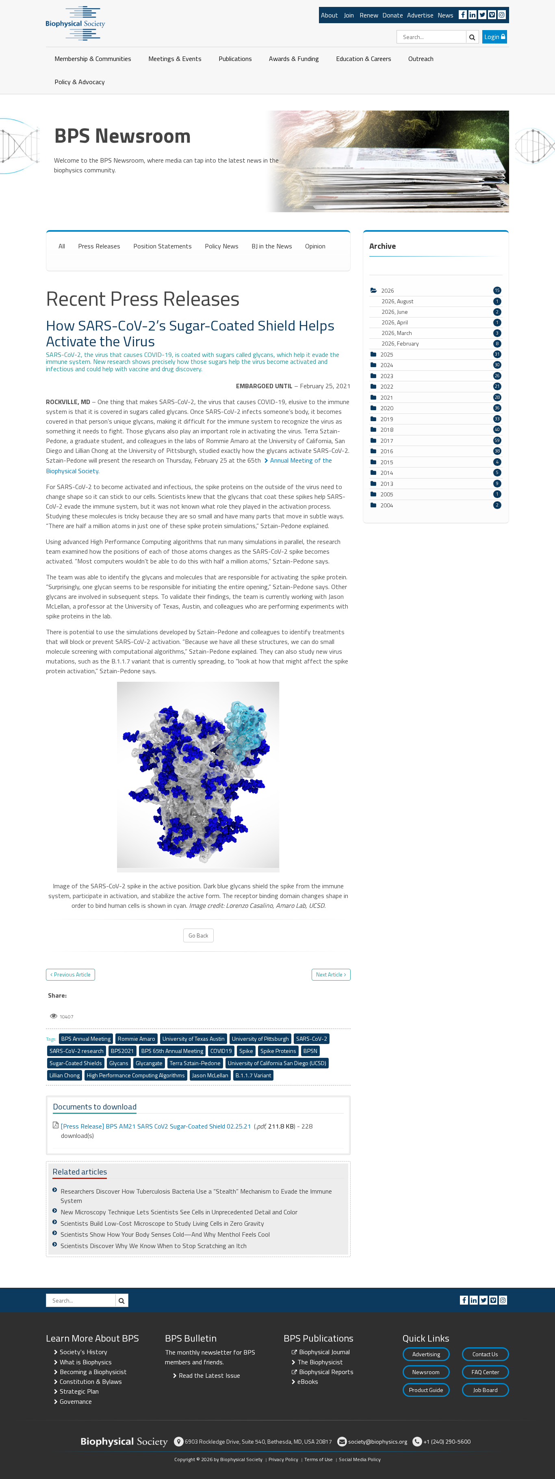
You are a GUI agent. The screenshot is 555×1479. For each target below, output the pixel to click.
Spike (246, 1050)
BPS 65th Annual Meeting (172, 1050)
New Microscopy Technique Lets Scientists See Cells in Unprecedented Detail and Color (179, 1212)
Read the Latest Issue (209, 1375)
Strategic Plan (79, 1391)
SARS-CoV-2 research (77, 1050)
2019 (386, 419)
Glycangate (149, 1063)
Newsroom (426, 1372)
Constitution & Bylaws (91, 1381)
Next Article (329, 974)
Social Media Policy (360, 1459)
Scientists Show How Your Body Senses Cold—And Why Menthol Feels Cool (165, 1234)
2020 (386, 408)
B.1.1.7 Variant (253, 1075)
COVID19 (221, 1050)
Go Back (198, 935)
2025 (386, 354)
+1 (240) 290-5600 (446, 1441)
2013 (386, 483)
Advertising (426, 1354)
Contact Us (485, 1354)
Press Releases (99, 246)
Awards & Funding (294, 58)
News (445, 15)
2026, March (440, 333)
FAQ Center (485, 1372)
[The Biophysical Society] (75, 23)
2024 (386, 365)
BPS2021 (122, 1050)
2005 (386, 494)
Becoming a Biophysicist (93, 1372)
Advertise (420, 15)
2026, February (440, 343)
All (62, 246)
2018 (386, 429)
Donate (392, 15)
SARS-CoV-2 (311, 1038)
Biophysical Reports (326, 1372)
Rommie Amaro (136, 1038)
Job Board (485, 1389)
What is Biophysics (86, 1362)
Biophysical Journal (324, 1352)
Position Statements (162, 246)
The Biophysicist (320, 1362)
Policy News (221, 246)
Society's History (83, 1352)
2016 (386, 451)
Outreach (421, 58)
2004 (386, 505)
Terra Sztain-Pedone (195, 1063)
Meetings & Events (175, 58)
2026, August (440, 301)
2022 (386, 386)
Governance (76, 1401)
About (329, 15)
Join (349, 15)
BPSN (310, 1050)
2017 (386, 440)
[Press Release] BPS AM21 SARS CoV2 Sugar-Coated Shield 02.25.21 (156, 1126)
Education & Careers (363, 58)
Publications (235, 58)
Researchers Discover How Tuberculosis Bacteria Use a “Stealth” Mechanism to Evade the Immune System (196, 1195)
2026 (387, 290)
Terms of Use (318, 1459)
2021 (386, 397)
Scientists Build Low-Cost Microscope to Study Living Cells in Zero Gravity (162, 1223)
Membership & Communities (92, 58)
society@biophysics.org (377, 1441)
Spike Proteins (278, 1050)
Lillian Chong (65, 1075)
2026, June (440, 311)
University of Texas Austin (194, 1038)
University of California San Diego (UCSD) (277, 1063)
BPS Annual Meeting (86, 1038)
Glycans (118, 1063)
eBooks (307, 1381)
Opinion (315, 246)
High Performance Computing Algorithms (136, 1075)
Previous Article (72, 974)
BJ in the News (271, 246)
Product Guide (426, 1389)
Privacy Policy (283, 1459)
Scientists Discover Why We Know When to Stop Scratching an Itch (154, 1246)
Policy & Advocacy (79, 82)
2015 (386, 462)
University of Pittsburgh (260, 1038)
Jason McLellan (210, 1075)
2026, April (440, 322)
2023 (386, 376)
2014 (386, 472)
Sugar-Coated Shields (76, 1063)
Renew (369, 15)
